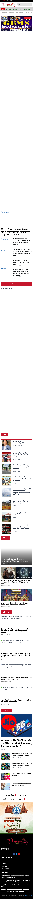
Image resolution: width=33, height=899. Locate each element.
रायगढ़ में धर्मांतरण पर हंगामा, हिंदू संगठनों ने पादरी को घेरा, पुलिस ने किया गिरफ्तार (16, 701)
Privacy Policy (24, 1)
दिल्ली (4, 799)
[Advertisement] (16, 50)
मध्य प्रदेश (4, 13)
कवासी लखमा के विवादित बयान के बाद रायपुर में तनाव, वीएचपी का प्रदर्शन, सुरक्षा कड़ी (16, 678)
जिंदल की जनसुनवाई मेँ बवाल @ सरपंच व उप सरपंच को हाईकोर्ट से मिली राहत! (21, 467)
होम (3, 9)
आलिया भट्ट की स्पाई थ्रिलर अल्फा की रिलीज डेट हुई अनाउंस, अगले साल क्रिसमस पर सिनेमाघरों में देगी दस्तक (15, 582)
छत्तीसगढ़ (23, 795)
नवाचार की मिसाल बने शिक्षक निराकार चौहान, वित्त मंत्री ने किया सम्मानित (21, 455)
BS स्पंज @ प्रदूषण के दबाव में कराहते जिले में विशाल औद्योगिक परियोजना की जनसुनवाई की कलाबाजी (15, 232)
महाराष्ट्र (20, 799)
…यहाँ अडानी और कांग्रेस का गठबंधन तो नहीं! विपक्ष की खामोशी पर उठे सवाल (22, 479)
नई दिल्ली (11, 13)
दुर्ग (28, 799)
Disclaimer (16, 1)
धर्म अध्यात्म (27, 9)
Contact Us (9, 1)
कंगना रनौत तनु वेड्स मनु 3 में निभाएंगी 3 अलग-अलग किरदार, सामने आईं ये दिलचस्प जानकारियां (16, 604)
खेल (21, 9)
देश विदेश (8, 9)
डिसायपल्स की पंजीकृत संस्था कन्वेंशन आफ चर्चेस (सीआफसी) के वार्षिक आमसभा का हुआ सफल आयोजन (15, 630)
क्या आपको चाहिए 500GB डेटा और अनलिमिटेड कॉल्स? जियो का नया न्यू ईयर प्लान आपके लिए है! (16, 743)
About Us (3, 1)
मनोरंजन (15, 9)
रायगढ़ (12, 799)
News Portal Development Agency (21, 896)
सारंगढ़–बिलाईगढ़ (8, 795)
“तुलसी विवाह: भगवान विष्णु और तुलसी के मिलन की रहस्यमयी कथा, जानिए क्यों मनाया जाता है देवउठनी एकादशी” (16, 655)
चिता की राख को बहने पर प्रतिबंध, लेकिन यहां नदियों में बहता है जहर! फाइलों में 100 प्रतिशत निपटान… (21, 527)
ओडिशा (27, 13)
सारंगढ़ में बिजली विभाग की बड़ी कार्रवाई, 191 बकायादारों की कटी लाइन (21, 262)
